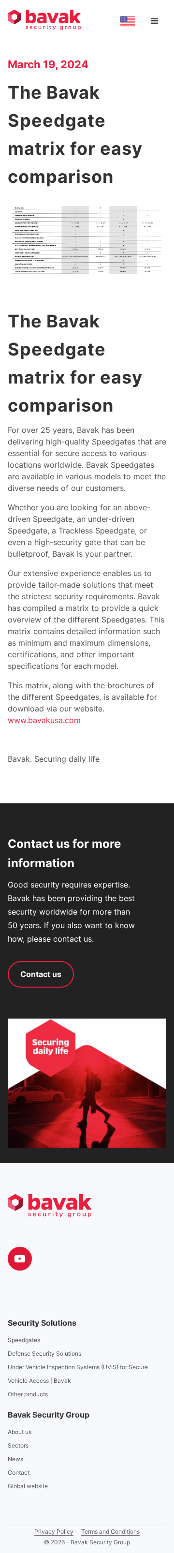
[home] (44, 20)
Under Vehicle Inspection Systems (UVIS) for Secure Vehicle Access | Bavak (78, 1373)
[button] (154, 21)
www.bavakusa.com (44, 720)
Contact (18, 1472)
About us (19, 1431)
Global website (28, 1486)
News (15, 1459)
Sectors (18, 1445)
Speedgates (24, 1340)
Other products (28, 1394)
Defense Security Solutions (44, 1353)
